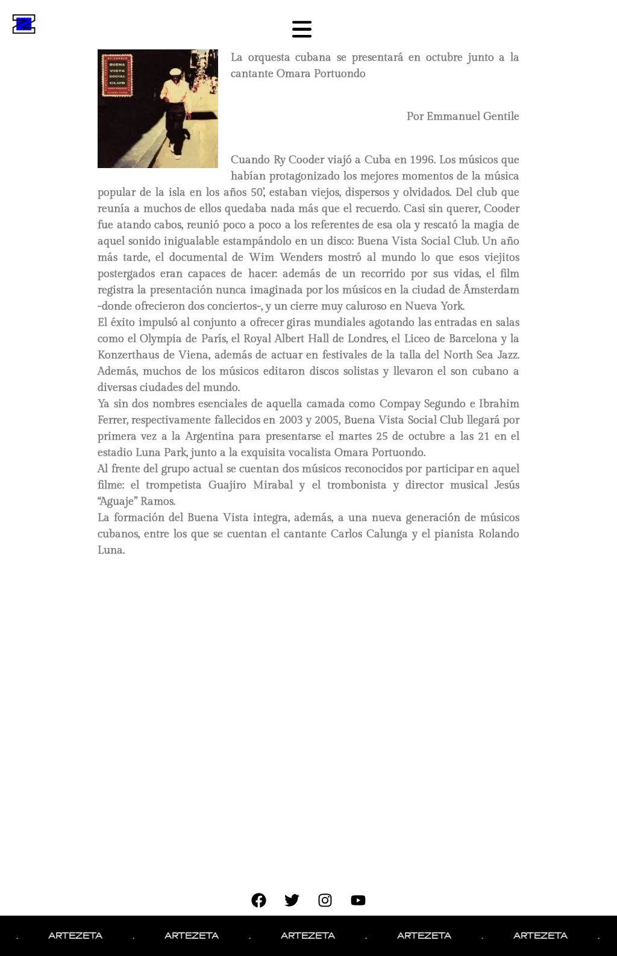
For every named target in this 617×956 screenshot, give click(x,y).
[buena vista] (163, 108)
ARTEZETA (66, 935)
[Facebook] (259, 901)
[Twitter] (292, 901)
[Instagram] (325, 901)
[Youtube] (358, 901)
